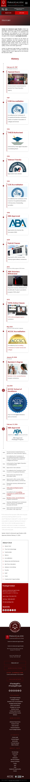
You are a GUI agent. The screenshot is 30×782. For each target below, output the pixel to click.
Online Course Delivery (15, 705)
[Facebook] (8, 610)
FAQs (15, 767)
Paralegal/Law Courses (15, 707)
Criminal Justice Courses (15, 711)
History (15, 755)
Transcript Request (15, 743)
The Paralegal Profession (15, 697)
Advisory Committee (15, 761)
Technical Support (15, 739)
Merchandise (15, 741)
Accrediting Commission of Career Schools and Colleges (17, 348)
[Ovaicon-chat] (3, 9)
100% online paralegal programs (16, 317)
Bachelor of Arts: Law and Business (17, 376)
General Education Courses (15, 713)
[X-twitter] (10, 610)
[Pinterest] (6, 610)
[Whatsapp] (6, 9)
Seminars (15, 714)
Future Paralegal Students (15, 729)
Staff (15, 765)
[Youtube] (15, 610)
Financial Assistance (15, 727)
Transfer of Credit (15, 723)
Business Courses (15, 709)
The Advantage (15, 752)
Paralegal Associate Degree (15, 703)
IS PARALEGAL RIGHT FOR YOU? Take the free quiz (19, 9)
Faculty (15, 763)
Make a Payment (15, 744)
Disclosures (15, 757)
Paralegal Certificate (15, 699)
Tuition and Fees (15, 725)
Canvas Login (15, 737)
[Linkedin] (3, 610)
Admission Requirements (15, 721)
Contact (15, 771)
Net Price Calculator (15, 759)
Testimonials (15, 754)
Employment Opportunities (15, 769)
